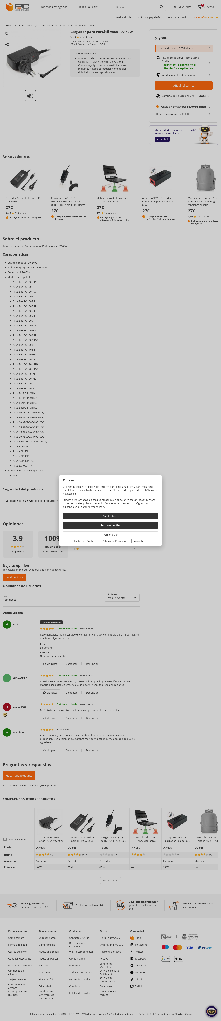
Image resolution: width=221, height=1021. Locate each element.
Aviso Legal (140, 541)
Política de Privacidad (115, 541)
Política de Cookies (84, 541)
